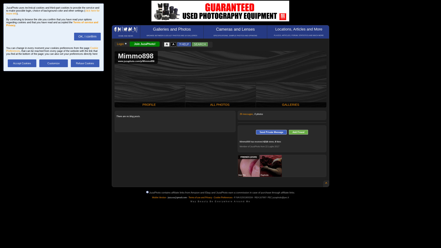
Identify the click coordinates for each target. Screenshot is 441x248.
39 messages (246, 114)
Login (121, 44)
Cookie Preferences (223, 197)
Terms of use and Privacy (200, 197)
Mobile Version (159, 197)
